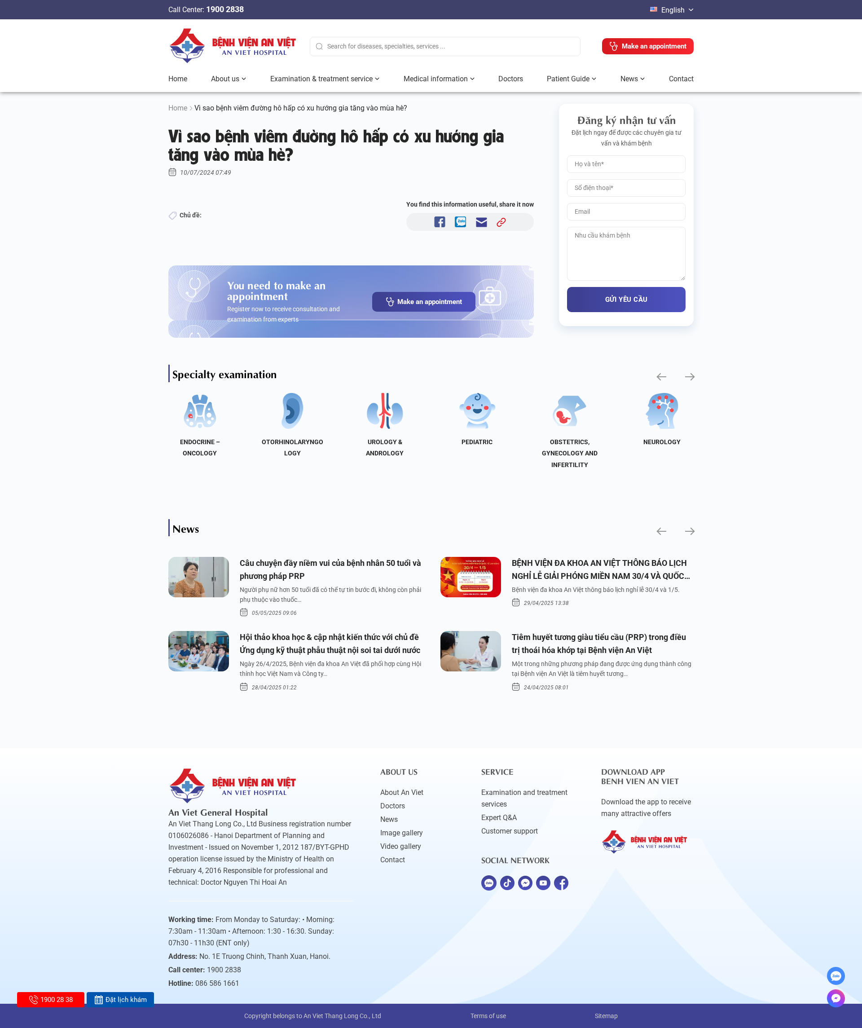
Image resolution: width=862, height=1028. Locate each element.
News (629, 79)
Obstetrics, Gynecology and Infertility (570, 453)
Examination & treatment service (321, 79)
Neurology (662, 442)
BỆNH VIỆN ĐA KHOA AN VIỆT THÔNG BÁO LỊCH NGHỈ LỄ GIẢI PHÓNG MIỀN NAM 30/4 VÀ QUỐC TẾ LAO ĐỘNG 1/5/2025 (599, 570)
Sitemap (606, 1015)
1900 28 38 (56, 1000)
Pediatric (477, 442)
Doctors (510, 79)
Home (177, 79)
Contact (681, 79)
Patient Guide (568, 79)
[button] (660, 377)
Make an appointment (429, 302)
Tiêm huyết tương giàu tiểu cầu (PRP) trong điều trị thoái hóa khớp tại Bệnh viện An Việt (599, 643)
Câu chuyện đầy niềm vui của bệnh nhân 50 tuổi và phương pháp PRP (330, 569)
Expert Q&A (499, 817)
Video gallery (400, 846)
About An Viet (401, 792)
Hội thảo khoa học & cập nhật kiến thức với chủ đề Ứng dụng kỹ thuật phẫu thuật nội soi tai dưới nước (330, 643)
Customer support (509, 831)
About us (225, 79)
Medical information (436, 79)
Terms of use (488, 1015)
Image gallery (401, 833)
